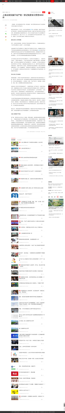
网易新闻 (52, 12)
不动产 (31, 29)
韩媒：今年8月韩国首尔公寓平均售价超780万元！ (30, 308)
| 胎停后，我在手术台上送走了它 (55, 190)
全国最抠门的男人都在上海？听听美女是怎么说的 (32, 187)
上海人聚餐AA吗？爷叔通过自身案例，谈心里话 (32, 142)
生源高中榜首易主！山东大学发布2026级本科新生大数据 (32, 352)
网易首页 (4, 12)
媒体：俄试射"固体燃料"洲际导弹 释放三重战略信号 (30, 296)
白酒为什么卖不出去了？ (24, 390)
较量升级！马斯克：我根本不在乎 (54, 145)
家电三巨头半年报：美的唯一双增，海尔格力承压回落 (31, 358)
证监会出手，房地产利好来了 (25, 194)
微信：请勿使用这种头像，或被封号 (27, 366)
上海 (39, 50)
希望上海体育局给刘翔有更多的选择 (29, 157)
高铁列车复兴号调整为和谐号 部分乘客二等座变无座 (31, 271)
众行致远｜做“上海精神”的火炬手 (26, 320)
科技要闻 (50, 135)
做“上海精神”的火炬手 (24, 328)
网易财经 (7, 12)
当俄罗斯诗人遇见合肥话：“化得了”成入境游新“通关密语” (32, 245)
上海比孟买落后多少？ (26, 148)
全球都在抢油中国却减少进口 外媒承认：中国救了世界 (31, 283)
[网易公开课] (40, 1)
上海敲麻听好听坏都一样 (26, 233)
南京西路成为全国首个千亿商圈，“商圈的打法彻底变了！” (32, 384)
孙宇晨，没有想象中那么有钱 (53, 33)
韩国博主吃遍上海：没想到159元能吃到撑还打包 (32, 178)
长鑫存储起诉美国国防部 (53, 209)
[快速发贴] (5, 25)
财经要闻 (50, 18)
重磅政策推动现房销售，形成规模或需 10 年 (29, 239)
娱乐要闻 (50, 107)
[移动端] (37, 1)
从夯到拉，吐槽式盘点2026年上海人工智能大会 (31, 227)
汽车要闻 (50, 157)
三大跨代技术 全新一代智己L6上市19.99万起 (56, 175)
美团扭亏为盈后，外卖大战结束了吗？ (55, 147)
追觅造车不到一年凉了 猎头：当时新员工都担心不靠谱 (31, 340)
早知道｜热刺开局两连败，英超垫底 (27, 378)
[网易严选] (43, 1)
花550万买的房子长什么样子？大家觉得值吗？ (31, 171)
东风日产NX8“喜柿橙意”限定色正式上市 (55, 170)
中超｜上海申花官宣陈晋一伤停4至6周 (27, 346)
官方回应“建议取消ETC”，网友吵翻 (27, 372)
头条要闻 (50, 56)
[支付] (46, 1)
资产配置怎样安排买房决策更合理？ (27, 207)
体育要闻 (50, 84)
